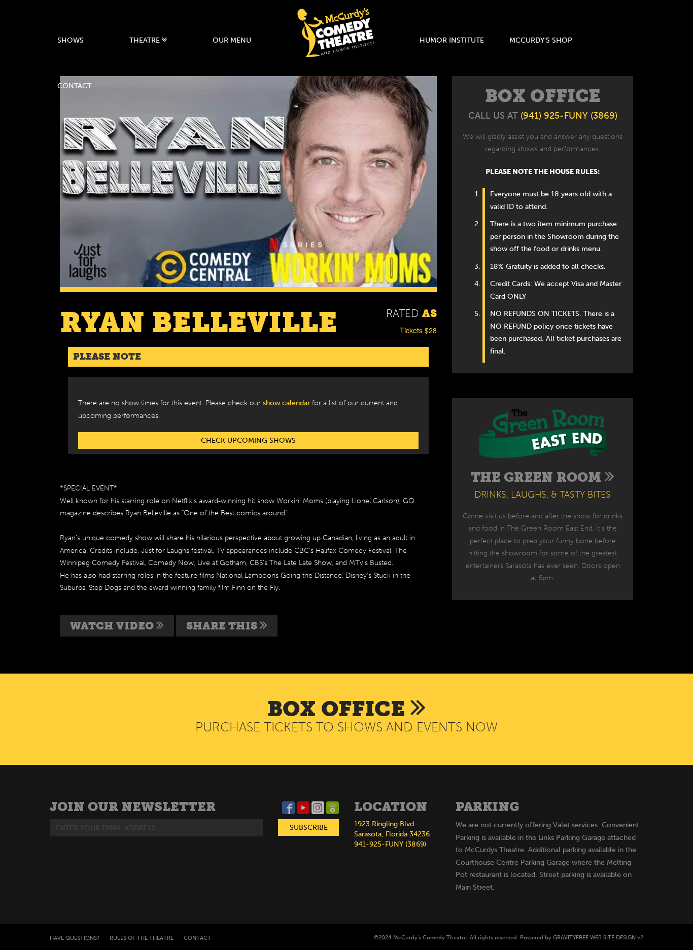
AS (429, 313)
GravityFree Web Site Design (594, 937)
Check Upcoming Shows (248, 440)
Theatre (145, 40)
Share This (223, 625)
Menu (232, 40)
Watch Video (113, 625)
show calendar (286, 403)
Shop (540, 40)
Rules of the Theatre (142, 938)
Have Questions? (74, 938)
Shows (70, 40)
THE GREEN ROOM (538, 477)
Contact (74, 86)
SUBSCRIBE (309, 827)
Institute (452, 40)
